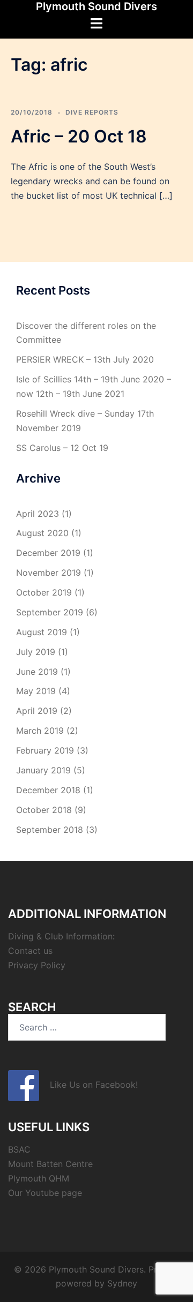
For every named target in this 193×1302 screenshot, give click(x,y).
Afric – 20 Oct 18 (79, 136)
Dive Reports (91, 112)
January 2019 (43, 770)
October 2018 (44, 809)
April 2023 (37, 513)
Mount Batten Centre (50, 1163)
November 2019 (48, 572)
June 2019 (37, 671)
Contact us (30, 950)
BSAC (19, 1149)
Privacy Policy (36, 965)
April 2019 (36, 710)
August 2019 (41, 632)
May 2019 (36, 691)
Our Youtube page (45, 1192)
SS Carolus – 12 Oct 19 (62, 447)
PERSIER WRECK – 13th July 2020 (85, 359)
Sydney (122, 1283)
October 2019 (44, 592)
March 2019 (40, 730)
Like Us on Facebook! (88, 1084)
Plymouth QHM (38, 1178)
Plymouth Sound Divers (96, 6)
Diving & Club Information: (61, 936)
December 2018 (48, 790)
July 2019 (35, 651)
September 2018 (49, 829)
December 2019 (48, 552)
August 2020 (42, 533)
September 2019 (49, 612)
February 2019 (45, 750)
